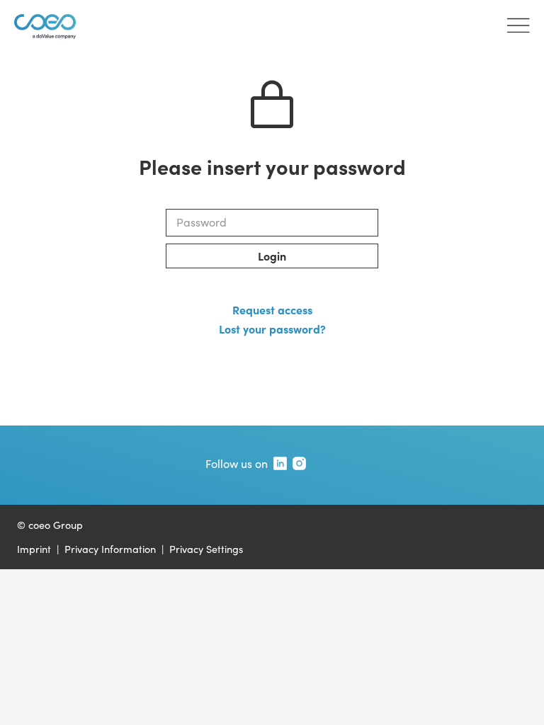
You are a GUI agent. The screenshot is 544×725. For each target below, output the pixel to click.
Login (272, 255)
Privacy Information (110, 549)
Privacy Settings (206, 549)
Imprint (34, 549)
